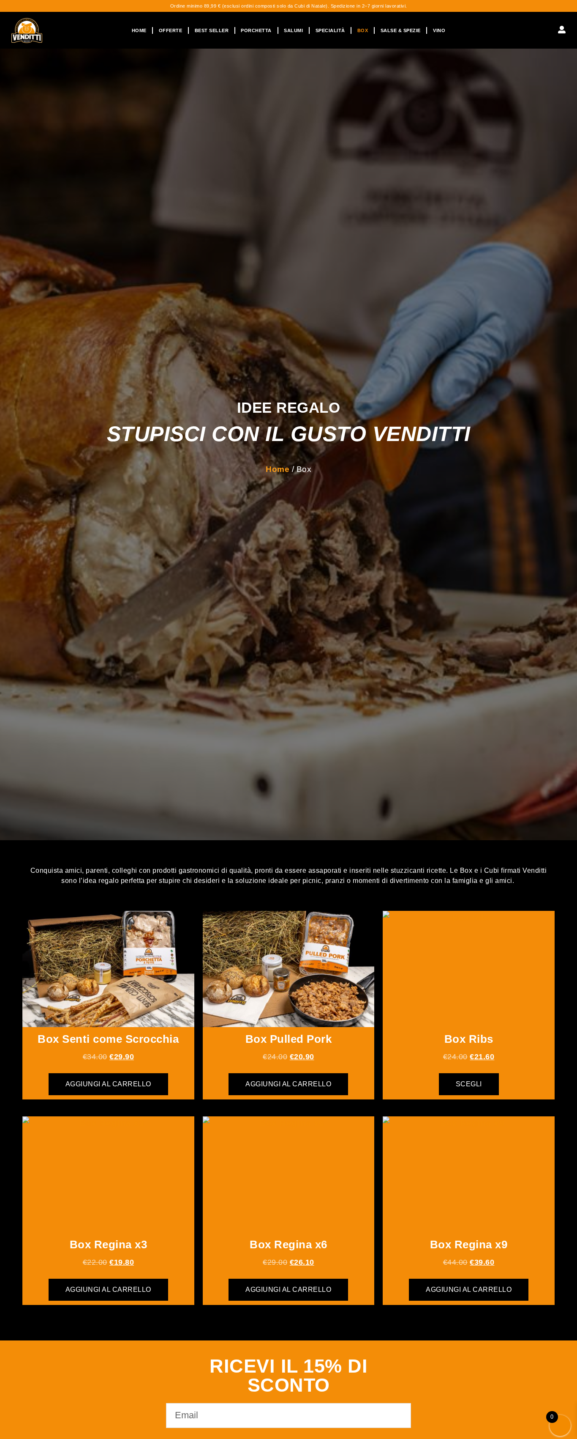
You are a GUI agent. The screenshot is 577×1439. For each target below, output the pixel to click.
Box (362, 30)
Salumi (293, 30)
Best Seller (212, 30)
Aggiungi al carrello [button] (108, 1084)
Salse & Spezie (401, 30)
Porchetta (256, 30)
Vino (439, 30)
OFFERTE (170, 30)
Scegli (469, 1084)
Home (139, 30)
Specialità (330, 30)
